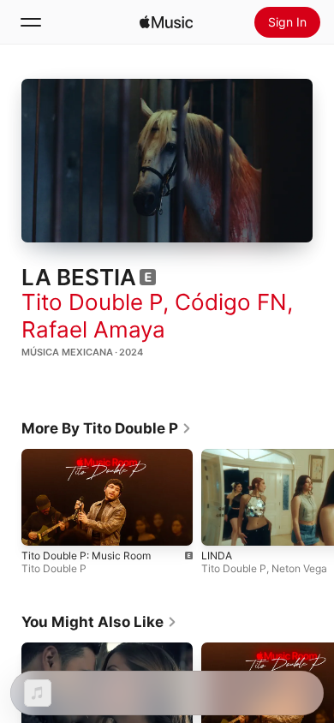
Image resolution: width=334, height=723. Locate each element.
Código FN (231, 302)
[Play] (167, 161)
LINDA (216, 555)
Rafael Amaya (93, 329)
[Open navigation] (31, 22)
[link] (106, 428)
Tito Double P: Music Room (86, 555)
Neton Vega (299, 568)
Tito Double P (92, 302)
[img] (166, 22)
